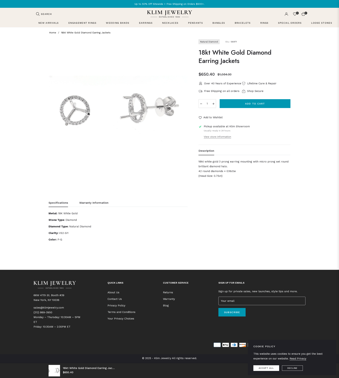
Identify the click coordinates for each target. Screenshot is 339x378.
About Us (113, 292)
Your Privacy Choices (121, 318)
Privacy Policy (116, 305)
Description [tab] (206, 150)
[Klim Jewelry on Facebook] (219, 323)
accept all (266, 368)
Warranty (169, 299)
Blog (166, 305)
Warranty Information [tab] (93, 202)
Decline (292, 368)
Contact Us (115, 299)
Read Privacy (298, 358)
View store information (217, 136)
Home (52, 32)
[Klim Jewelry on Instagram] (224, 323)
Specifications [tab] (58, 202)
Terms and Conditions (121, 312)
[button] (44, 14)
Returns (168, 292)
